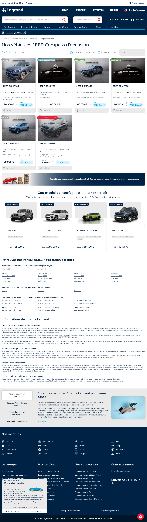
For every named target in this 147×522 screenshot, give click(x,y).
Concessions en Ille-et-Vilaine (87, 482)
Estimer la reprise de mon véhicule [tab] (17, 413)
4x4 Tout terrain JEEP (45, 278)
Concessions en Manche (85, 489)
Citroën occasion (17, 353)
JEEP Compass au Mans (82, 307)
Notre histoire (7, 472)
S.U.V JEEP (114, 278)
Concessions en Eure (84, 478)
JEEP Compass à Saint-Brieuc (11, 310)
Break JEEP (78, 273)
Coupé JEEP (78, 278)
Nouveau (41, 291)
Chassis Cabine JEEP (8, 276)
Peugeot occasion (82, 355)
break (44, 332)
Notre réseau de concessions (14, 475)
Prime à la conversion (84, 52)
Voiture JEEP (42, 269)
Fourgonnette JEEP (44, 273)
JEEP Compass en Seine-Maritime (85, 303)
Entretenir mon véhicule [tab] (17, 421)
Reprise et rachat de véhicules (51, 478)
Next (144, 226)
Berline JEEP (42, 281)
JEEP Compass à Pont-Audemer (48, 307)
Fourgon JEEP (6, 281)
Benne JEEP (5, 273)
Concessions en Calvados (86, 472)
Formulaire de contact (121, 471)
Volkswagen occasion (28, 357)
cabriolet (50, 332)
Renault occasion (70, 355)
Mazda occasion (38, 353)
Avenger (4, 291)
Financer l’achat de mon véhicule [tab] (17, 404)
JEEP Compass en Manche (46, 303)
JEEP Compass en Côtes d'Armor (12, 303)
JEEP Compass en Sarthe (82, 300)
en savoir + (42, 421)
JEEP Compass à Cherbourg (47, 310)
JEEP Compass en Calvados (11, 300)
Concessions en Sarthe (84, 496)
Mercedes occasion (14, 357)
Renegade (77, 291)
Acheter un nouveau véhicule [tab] (17, 395)
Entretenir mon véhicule (48, 472)
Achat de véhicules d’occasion (51, 485)
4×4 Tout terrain (32, 332)
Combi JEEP (6, 278)
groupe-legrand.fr (64, 336)
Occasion (139, 20)
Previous (3, 226)
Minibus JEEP (115, 273)
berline (40, 332)
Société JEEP (115, 281)
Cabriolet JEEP (79, 276)
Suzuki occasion (49, 353)
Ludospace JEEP (79, 281)
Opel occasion (27, 353)
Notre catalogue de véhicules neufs (53, 482)
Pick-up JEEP (42, 276)
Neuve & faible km (119, 20)
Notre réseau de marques (13, 478)
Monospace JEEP (116, 276)
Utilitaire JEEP (6, 269)
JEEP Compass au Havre (82, 310)
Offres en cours (108, 52)
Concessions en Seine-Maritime (88, 499)
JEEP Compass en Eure (45, 300)
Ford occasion (6, 353)
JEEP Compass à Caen (9, 307)
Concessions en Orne (84, 492)
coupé (55, 332)
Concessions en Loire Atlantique (89, 485)
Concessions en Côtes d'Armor (88, 475)
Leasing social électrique (48, 475)
